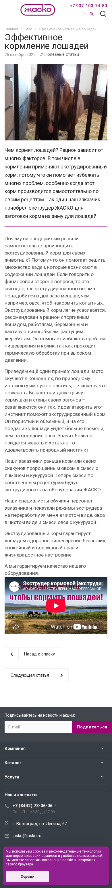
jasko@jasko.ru (27, 835)
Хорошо (27, 877)
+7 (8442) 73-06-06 (33, 805)
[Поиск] (103, 14)
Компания (15, 748)
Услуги (12, 777)
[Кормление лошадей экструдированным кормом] (56, 67)
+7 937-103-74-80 (88, 5)
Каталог (13, 762)
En (84, 14)
